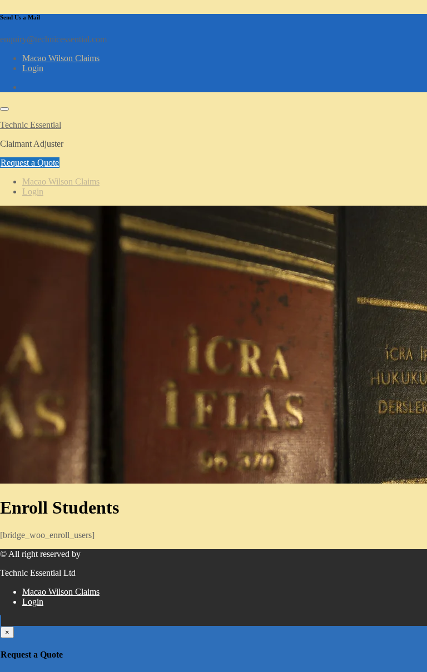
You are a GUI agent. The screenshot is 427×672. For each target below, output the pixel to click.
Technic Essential (30, 125)
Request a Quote (30, 162)
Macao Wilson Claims (61, 58)
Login (32, 68)
